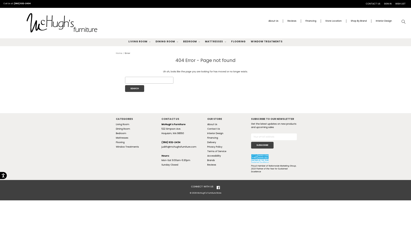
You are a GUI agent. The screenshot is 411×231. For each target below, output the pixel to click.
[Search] (403, 21)
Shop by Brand (359, 21)
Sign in (388, 4)
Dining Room (165, 42)
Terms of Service (216, 151)
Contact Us (373, 4)
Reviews (292, 21)
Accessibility (214, 156)
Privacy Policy (214, 147)
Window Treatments (266, 42)
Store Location (333, 21)
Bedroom (190, 42)
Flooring (238, 42)
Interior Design (384, 21)
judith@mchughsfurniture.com (179, 147)
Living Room (137, 42)
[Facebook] (218, 187)
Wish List (400, 4)
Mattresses (214, 42)
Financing (311, 21)
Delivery (211, 142)
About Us (273, 21)
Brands (211, 160)
